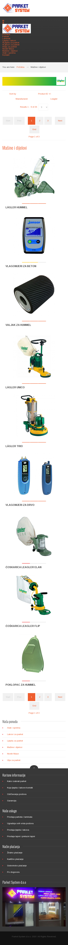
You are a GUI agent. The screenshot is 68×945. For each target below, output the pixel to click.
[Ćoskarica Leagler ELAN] (34, 536)
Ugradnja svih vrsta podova (20, 823)
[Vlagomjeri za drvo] (34, 474)
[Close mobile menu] (3, 23)
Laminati (6, 38)
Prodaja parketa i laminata (19, 817)
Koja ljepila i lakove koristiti (20, 787)
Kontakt (5, 55)
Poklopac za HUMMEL (21, 684)
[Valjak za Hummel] (34, 294)
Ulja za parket (13, 760)
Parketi (5, 36)
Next (60, 120)
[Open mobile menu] (3, 21)
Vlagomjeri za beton (21, 266)
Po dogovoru (13, 872)
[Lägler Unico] (34, 356)
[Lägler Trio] (34, 415)
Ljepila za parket (15, 741)
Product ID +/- (44, 94)
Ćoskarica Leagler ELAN (23, 567)
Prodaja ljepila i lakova (18, 830)
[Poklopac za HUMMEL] (34, 654)
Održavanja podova (16, 794)
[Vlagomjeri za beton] (34, 235)
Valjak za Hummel (18, 325)
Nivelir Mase (8, 49)
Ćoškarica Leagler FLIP (23, 626)
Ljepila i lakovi (9, 40)
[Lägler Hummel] (34, 176)
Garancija (11, 800)
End (34, 129)
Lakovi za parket (15, 734)
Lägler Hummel (17, 207)
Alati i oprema (8, 53)
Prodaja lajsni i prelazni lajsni (21, 836)
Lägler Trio (14, 446)
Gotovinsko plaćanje (17, 865)
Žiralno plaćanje (14, 852)
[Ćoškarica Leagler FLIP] (34, 595)
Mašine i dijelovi (10, 51)
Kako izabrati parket (16, 781)
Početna (6, 34)
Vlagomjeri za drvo (20, 505)
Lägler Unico (15, 387)
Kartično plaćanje (15, 859)
